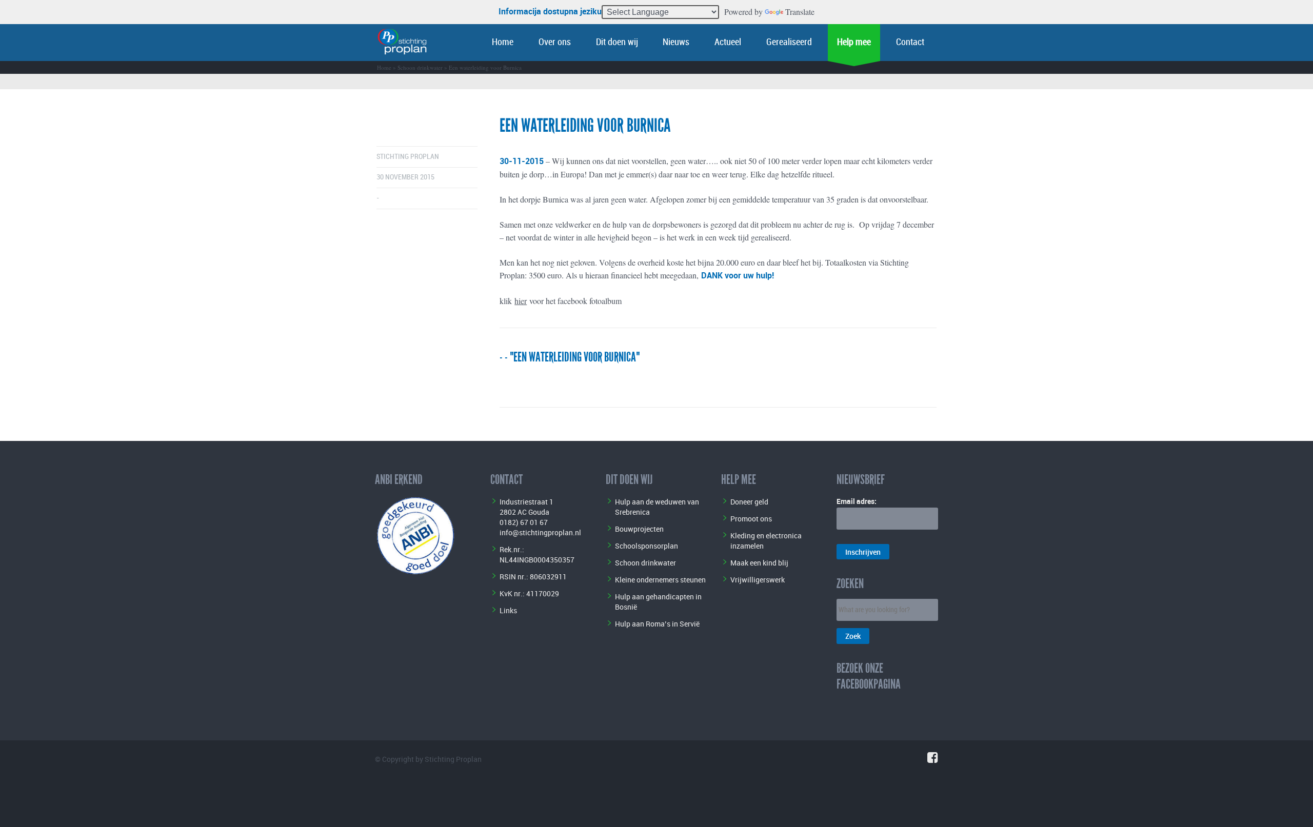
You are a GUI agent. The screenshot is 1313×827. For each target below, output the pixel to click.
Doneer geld (749, 502)
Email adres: (857, 501)
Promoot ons (751, 518)
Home (502, 42)
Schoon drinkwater (420, 67)
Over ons (555, 42)
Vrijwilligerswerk (757, 579)
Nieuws (676, 42)
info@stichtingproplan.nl (540, 532)
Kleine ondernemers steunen (660, 579)
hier (520, 300)
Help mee (854, 42)
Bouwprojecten (639, 529)
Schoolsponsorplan (646, 546)
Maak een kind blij (759, 563)
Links (508, 610)
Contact (910, 42)
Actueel (727, 42)
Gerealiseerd (789, 42)
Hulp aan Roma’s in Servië (657, 624)
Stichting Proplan (407, 156)
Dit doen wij (617, 42)
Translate (799, 11)
